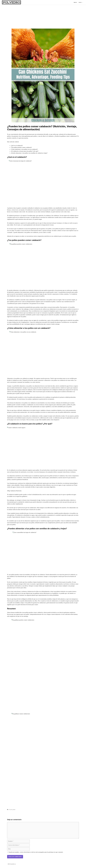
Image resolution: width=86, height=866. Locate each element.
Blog (80, 2)
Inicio (75, 2)
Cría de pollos (12, 809)
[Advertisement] (43, 14)
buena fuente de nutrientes (19, 472)
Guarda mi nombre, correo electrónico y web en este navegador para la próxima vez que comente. (36, 852)
